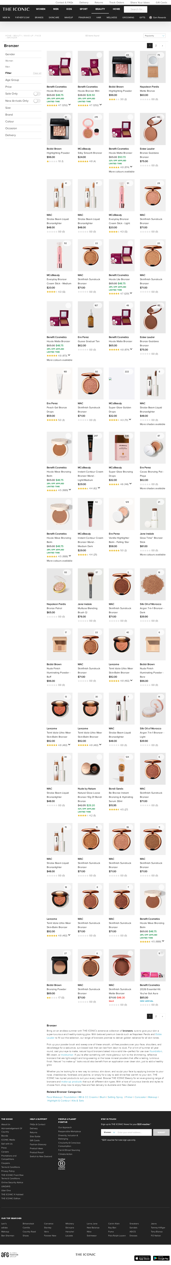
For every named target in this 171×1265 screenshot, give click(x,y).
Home (116, 9)
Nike (89, 1231)
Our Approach (65, 1127)
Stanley (47, 1227)
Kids (69, 9)
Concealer (140, 1097)
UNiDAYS (6, 1186)
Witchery (69, 1223)
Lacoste (69, 1235)
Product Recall (37, 1152)
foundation (156, 1051)
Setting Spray (115, 1097)
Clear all (37, 73)
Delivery (83, 2)
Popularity (149, 36)
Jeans (154, 1223)
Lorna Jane (92, 1223)
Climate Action (65, 1154)
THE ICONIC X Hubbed (12, 1194)
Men (55, 9)
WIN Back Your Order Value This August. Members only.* (85, 26)
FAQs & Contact (37, 1124)
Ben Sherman (7, 1235)
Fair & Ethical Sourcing (69, 1150)
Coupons (5, 1163)
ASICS (133, 1231)
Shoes (26, 1235)
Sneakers (134, 1223)
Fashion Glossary (38, 1144)
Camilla (26, 1227)
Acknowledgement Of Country (11, 1130)
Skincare (69, 1227)
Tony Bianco (156, 1231)
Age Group (12, 80)
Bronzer (12, 38)
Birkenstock (28, 1223)
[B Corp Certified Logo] (71, 1164)
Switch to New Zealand (41, 1156)
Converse (48, 1223)
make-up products (71, 1081)
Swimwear (92, 1235)
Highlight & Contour (58, 1100)
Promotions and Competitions (8, 1157)
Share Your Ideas (139, 2)
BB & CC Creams (88, 1097)
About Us (5, 1124)
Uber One (6, 1190)
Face (38, 36)
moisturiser (67, 1054)
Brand (9, 114)
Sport (84, 9)
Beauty (100, 9)
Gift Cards (161, 2)
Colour (9, 121)
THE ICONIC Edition (10, 1198)
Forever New (50, 1235)
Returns (98, 2)
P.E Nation (156, 1235)
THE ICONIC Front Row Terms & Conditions (12, 1177)
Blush (103, 1097)
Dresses (133, 1235)
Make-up (28, 36)
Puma (111, 1231)
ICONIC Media (8, 1140)
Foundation (70, 1097)
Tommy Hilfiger (158, 1227)
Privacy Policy (8, 1171)
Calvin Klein (114, 1223)
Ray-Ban (112, 1227)
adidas (4, 1227)
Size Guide (35, 1136)
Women (40, 9)
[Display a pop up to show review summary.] (70, 106)
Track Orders (116, 2)
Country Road (29, 1231)
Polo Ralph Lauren (117, 1235)
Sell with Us (7, 1144)
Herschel (69, 1231)
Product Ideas (36, 1148)
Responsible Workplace (69, 1131)
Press (4, 1148)
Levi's (4, 1223)
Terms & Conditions (10, 1167)
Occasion (11, 128)
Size (8, 107)
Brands (4, 1136)
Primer (129, 1097)
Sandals (133, 1227)
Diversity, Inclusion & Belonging (68, 1137)
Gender (10, 54)
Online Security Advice (12, 1182)
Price (8, 86)
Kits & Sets (78, 1100)
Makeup (152, 1097)
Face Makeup (54, 1097)
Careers (5, 1152)
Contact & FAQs (64, 2)
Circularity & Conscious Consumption (69, 1144)
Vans (46, 1231)
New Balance (93, 1227)
